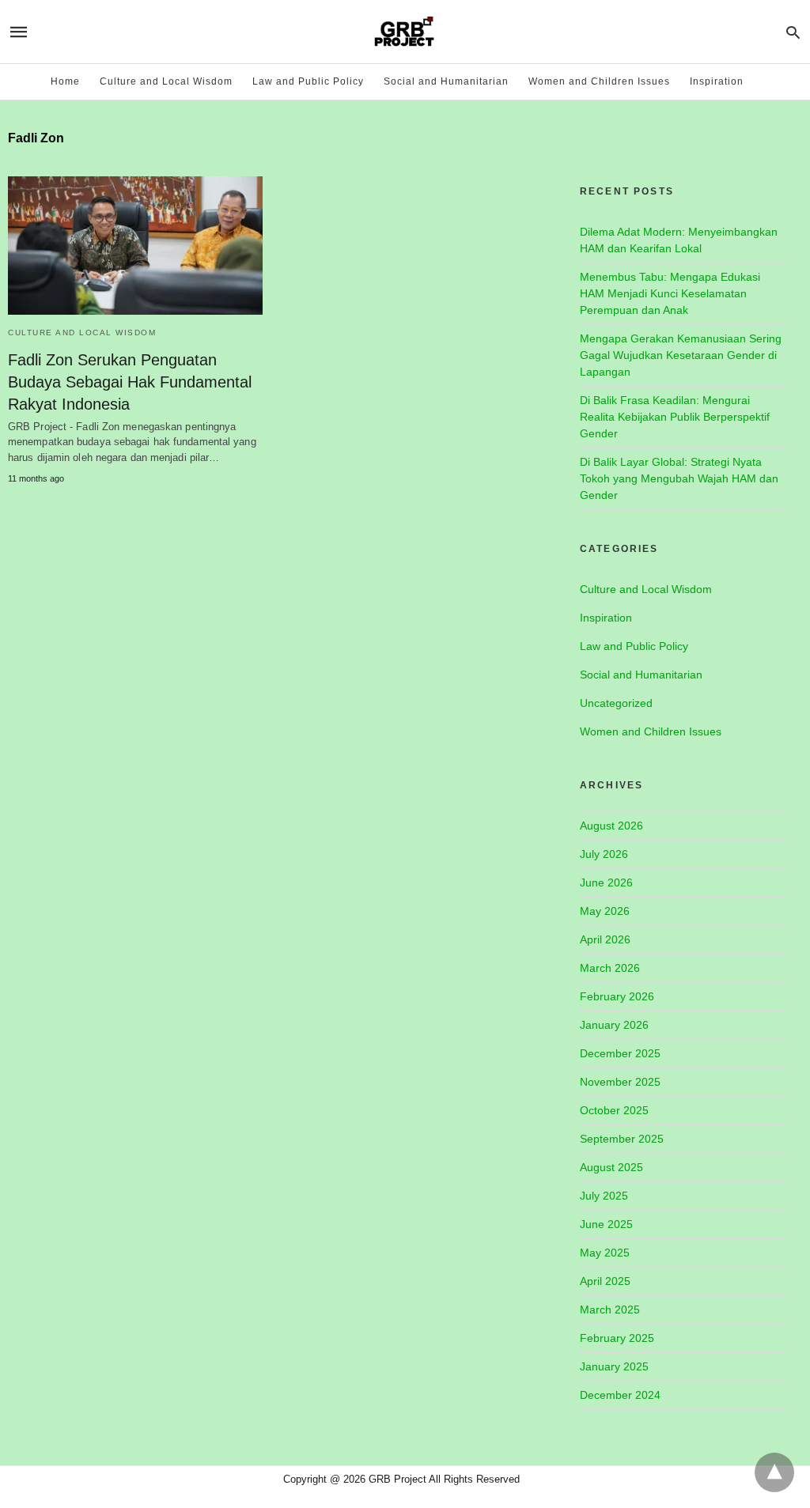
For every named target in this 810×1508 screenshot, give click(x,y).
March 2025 (610, 1309)
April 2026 (605, 939)
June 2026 (606, 882)
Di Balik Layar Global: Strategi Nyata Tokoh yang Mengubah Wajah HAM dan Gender (679, 478)
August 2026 (611, 825)
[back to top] (774, 1472)
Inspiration (717, 81)
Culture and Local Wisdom (166, 81)
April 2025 (605, 1281)
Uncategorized (616, 703)
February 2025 (617, 1338)
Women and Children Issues (599, 81)
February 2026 (617, 996)
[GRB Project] (404, 32)
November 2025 (620, 1081)
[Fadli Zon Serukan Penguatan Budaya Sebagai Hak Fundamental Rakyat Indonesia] (135, 245)
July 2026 (604, 854)
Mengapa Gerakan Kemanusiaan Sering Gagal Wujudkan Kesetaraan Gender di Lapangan (681, 355)
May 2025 (605, 1252)
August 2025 (611, 1167)
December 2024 (620, 1395)
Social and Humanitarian (446, 81)
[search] (793, 32)
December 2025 (620, 1053)
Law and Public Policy (308, 81)
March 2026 (610, 968)
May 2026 (605, 911)
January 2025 (614, 1366)
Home (65, 81)
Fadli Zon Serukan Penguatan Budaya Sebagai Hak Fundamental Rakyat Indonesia (130, 382)
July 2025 (604, 1195)
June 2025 (606, 1224)
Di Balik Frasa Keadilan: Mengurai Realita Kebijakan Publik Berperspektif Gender (675, 417)
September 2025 (622, 1138)
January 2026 (614, 1025)
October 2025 (614, 1110)
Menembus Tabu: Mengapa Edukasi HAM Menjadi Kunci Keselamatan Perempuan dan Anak (670, 293)
